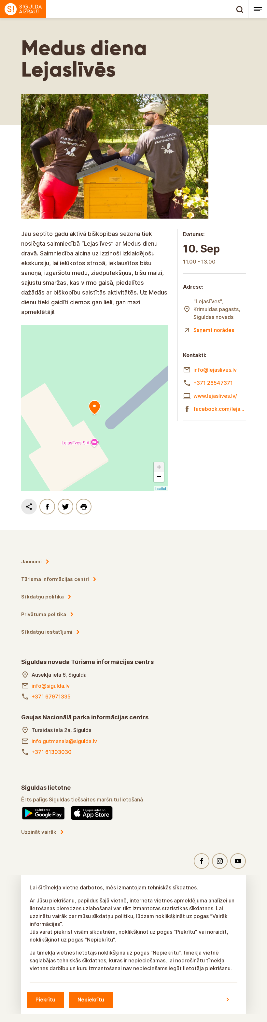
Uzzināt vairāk (38, 832)
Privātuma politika (43, 614)
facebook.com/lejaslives (219, 409)
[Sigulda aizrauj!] (124, 9)
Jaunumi (31, 561)
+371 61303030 (52, 752)
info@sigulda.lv (51, 686)
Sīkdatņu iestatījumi (46, 632)
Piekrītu (45, 999)
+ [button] (159, 467)
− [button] (159, 477)
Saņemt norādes (213, 330)
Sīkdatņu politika (42, 597)
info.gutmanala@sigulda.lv (64, 741)
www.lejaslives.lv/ (215, 396)
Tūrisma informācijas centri (55, 579)
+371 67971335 (51, 696)
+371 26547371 (213, 383)
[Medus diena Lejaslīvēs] (94, 408)
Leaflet (160, 488)
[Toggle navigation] (257, 9)
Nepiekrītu (90, 999)
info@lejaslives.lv (215, 370)
